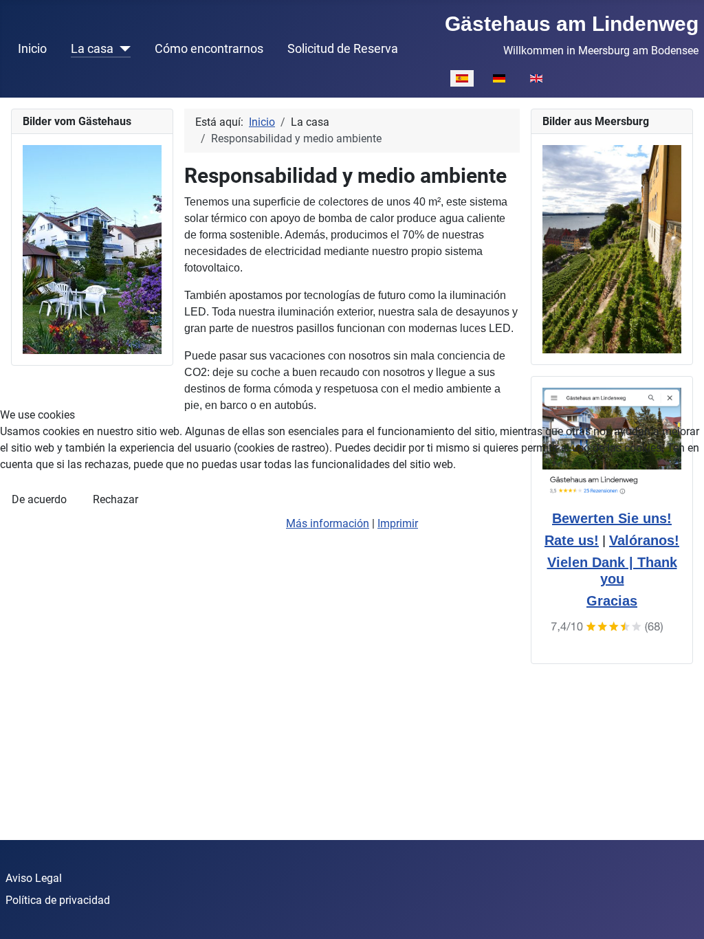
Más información (327, 523)
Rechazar (115, 499)
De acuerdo (39, 499)
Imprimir (397, 523)
